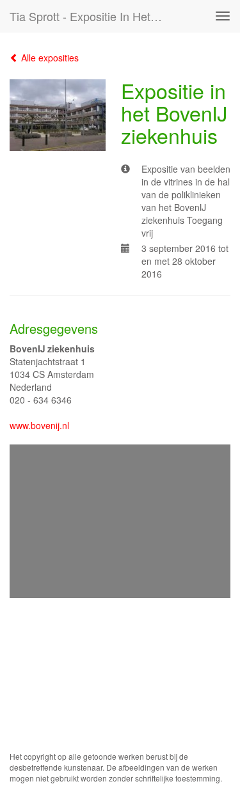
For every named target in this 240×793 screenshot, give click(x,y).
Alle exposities (49, 57)
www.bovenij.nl (39, 425)
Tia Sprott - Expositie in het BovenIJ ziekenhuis (92, 16)
